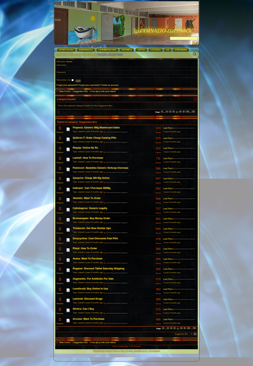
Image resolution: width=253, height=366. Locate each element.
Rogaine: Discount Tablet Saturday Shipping (98, 268)
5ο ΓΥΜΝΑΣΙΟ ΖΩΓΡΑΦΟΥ (163, 31)
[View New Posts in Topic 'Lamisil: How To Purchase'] (68, 161)
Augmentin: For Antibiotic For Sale (93, 278)
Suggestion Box (89, 54)
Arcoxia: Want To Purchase (88, 319)
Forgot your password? (67, 85)
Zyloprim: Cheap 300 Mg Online (91, 178)
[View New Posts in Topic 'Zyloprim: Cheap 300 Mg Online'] (68, 181)
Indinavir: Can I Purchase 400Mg (91, 188)
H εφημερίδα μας (107, 50)
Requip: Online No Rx (85, 147)
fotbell (140, 364)
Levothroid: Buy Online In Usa (90, 288)
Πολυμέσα (127, 50)
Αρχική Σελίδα (66, 50)
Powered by (98, 351)
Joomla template (115, 364)
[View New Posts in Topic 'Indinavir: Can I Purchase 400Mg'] (68, 191)
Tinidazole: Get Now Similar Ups (92, 228)
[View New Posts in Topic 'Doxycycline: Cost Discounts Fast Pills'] (68, 242)
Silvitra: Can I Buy (83, 308)
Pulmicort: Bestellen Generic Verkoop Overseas (100, 167)
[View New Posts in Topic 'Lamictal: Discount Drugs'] (68, 302)
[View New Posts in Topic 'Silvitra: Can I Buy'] (68, 312)
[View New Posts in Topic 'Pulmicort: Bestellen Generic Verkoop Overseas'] (68, 171)
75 (193, 112)
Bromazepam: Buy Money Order (91, 218)
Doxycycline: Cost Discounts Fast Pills (95, 238)
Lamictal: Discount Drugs (87, 298)
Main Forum (74, 54)
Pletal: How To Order (85, 248)
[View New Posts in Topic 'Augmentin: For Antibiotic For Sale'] (68, 282)
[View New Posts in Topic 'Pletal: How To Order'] (68, 252)
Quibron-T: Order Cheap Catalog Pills (94, 137)
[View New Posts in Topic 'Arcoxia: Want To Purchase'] (68, 322)
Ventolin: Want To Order (87, 198)
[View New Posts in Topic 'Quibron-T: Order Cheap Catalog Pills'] (68, 141)
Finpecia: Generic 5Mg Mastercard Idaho (96, 127)
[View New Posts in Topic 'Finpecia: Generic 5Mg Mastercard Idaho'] (68, 131)
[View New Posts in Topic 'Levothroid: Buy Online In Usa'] (68, 292)
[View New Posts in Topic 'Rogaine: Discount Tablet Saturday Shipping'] (68, 272)
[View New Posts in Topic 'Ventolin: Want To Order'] (68, 201)
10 (188, 112)
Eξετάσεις (155, 50)
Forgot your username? (90, 85)
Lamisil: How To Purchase (88, 157)
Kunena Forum (112, 351)
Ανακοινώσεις (86, 50)
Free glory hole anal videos (103, 91)
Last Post (167, 128)
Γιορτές (141, 50)
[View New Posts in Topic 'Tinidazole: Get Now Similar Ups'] (68, 231)
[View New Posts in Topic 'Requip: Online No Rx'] (68, 151)
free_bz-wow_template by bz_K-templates (140, 351)
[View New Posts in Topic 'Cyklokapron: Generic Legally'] (68, 211)
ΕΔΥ (168, 50)
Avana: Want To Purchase (87, 258)
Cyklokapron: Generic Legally (90, 208)
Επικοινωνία (181, 50)
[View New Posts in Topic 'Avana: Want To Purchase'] (68, 262)
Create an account (109, 85)
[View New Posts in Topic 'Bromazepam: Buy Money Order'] (68, 221)
